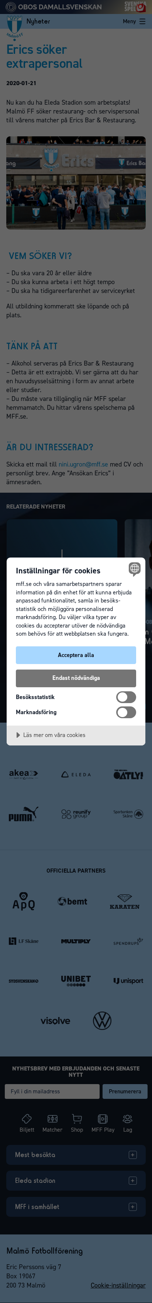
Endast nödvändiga (76, 678)
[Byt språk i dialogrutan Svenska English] (133, 569)
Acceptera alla (76, 655)
